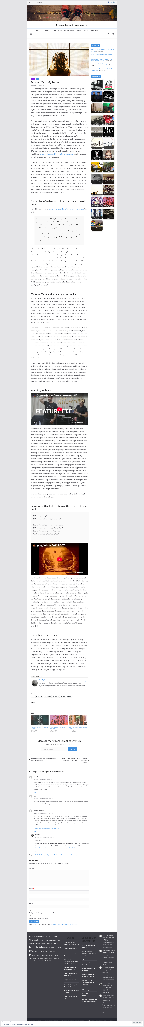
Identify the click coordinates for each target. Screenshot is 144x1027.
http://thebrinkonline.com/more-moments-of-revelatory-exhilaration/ (55, 848)
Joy (38, 951)
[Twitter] (86, 682)
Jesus (31, 950)
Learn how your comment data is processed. (64, 924)
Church (48, 943)
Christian (59, 936)
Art (30, 936)
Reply (35, 792)
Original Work (68, 30)
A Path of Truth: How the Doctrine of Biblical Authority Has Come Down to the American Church (74, 761)
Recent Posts (39, 676)
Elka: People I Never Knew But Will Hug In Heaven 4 (109, 952)
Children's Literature (49, 936)
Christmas (41, 943)
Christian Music (56, 940)
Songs (57, 958)
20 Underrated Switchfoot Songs (99, 64)
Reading (34, 958)
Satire (46, 958)
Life (41, 951)
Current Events (94, 30)
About (66, 35)
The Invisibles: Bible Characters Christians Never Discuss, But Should (71, 961)
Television (31, 960)
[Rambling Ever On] (72, 6)
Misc (85, 30)
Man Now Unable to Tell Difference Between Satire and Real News (43, 759)
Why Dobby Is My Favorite (88, 959)
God (40, 947)
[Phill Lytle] (35, 681)
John (36, 951)
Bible (33, 936)
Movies (32, 955)
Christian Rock (33, 943)
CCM (42, 936)
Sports (54, 30)
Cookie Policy (30, 1024)
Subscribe (72, 749)
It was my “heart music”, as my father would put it (57, 154)
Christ (55, 936)
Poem (52, 955)
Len (35, 796)
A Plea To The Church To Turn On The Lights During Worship (108, 968)
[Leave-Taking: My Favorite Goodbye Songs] (78, 720)
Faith (56, 943)
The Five (79, 30)
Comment (32, 868)
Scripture (50, 958)
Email (31, 896)
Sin (55, 958)
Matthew (55, 951)
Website (31, 903)
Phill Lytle (42, 85)
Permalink (50, 779)
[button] (42, 31)
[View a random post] (113, 33)
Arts (46, 30)
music (38, 955)
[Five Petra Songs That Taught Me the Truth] (59, 720)
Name (31, 889)
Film (36, 947)
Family (60, 30)
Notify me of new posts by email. (38, 918)
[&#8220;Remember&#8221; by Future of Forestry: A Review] (40, 720)
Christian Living (45, 940)
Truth (46, 960)
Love (50, 951)
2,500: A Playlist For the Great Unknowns (101, 54)
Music (37, 78)
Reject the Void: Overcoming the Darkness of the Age (108, 937)
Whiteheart (51, 960)
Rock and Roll (41, 958)
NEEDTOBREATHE (46, 955)
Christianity (34, 940)
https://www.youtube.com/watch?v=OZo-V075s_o (47, 828)
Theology (38, 30)
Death (52, 943)
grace (43, 947)
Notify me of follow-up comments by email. (41, 913)
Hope (52, 947)
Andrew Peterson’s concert (66, 209)
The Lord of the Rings (39, 960)
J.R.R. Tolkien (58, 947)
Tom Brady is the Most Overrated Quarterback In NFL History (88, 982)
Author (33, 676)
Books (38, 936)
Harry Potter (48, 947)
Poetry (57, 955)
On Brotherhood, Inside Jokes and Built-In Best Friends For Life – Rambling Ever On (58, 855)
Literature (45, 951)
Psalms (30, 958)
